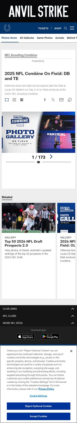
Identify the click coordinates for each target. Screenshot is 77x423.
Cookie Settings (38, 395)
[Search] (65, 28)
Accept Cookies (38, 416)
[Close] (71, 351)
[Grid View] (14, 100)
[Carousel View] (6, 100)
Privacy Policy (46, 388)
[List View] (21, 100)
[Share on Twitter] (53, 101)
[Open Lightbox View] (38, 140)
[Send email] (61, 101)
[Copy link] (69, 100)
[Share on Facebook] (45, 101)
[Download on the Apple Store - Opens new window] (25, 337)
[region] (38, 384)
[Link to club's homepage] (7, 26)
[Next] (51, 156)
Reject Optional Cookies (38, 406)
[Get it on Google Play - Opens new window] (50, 338)
